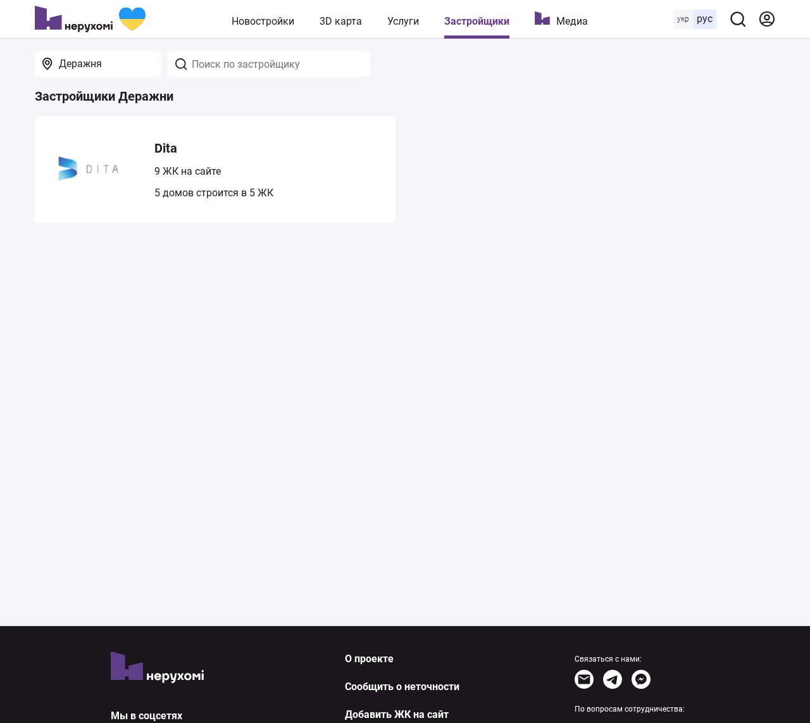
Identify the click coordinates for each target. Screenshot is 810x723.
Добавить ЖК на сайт (397, 714)
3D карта (341, 21)
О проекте (369, 659)
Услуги (403, 21)
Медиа (572, 21)
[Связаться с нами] (584, 679)
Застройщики (476, 21)
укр (683, 19)
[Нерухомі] (90, 19)
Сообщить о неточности (402, 687)
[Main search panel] (738, 19)
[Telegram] (612, 679)
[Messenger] (641, 679)
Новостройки (263, 21)
